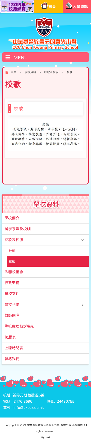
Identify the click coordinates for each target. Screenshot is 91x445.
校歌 (12, 261)
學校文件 (11, 294)
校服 (12, 250)
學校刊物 (11, 304)
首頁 (13, 72)
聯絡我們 (11, 359)
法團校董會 (13, 272)
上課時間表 (13, 348)
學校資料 (30, 72)
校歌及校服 (51, 72)
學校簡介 (11, 218)
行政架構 (11, 283)
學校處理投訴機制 (19, 326)
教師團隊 (11, 315)
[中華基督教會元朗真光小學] (45, 33)
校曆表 (10, 337)
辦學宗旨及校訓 (17, 229)
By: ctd (45, 437)
